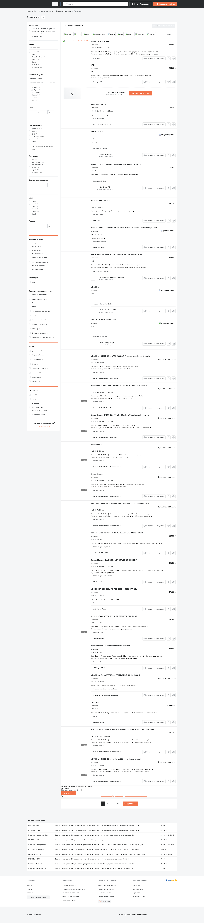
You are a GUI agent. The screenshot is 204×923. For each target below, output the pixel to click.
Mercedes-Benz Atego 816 (37, 868)
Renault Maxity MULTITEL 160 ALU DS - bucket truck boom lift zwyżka (119, 385)
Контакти (30, 893)
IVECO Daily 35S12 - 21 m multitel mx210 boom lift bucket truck (116, 759)
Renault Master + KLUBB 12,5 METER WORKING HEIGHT (114, 560)
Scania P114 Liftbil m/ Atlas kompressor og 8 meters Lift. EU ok (116, 164)
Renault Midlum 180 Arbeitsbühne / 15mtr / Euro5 (110, 646)
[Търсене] (64, 4)
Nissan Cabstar (97, 131)
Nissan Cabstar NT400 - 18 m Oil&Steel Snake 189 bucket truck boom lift (120, 415)
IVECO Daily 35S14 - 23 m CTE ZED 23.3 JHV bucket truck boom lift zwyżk (120, 356)
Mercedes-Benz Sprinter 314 (38, 844)
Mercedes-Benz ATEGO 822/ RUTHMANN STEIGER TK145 (114, 616)
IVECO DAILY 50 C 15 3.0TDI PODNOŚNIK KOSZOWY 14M (114, 589)
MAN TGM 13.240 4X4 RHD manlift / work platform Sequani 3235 (116, 254)
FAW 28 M (94, 702)
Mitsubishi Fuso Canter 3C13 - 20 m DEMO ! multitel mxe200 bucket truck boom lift (124, 729)
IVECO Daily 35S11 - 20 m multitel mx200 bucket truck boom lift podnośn (120, 503)
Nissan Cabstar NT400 (100, 41)
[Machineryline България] (38, 4)
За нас (29, 885)
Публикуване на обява (140, 93)
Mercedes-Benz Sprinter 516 (38, 835)
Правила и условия (69, 885)
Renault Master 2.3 (34, 854)
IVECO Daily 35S (34, 830)
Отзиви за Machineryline (70, 896)
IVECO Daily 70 (33, 840)
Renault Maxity (97, 444)
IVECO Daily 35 (33, 825)
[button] (169, 58)
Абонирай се (68, 793)
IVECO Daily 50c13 (98, 104)
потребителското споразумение (136, 796)
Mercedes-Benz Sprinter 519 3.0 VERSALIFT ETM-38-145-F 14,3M (117, 533)
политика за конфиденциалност (112, 796)
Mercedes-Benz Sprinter (100, 200)
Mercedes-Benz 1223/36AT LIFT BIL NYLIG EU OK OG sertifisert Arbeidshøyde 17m (124, 228)
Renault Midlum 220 (35, 864)
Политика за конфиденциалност (73, 889)
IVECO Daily (95, 287)
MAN (93, 65)
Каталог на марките (69, 900)
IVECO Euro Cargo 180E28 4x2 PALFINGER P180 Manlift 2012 (115, 675)
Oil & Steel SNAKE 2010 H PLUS (104, 320)
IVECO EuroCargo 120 (36, 849)
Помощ (29, 889)
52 (118, 804)
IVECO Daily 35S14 (34, 859)
